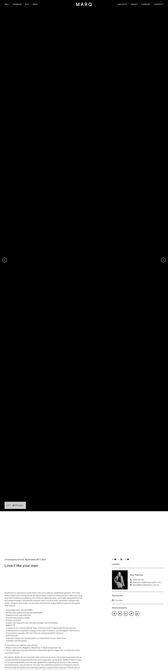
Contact (158, 4)
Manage (17, 4)
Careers (145, 4)
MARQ (84, 4)
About (134, 4)
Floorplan (20, 505)
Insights (122, 4)
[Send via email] (125, 613)
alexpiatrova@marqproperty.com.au (148, 582)
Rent (35, 4)
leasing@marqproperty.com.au (146, 585)
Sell (7, 4)
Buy (27, 4)
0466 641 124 (138, 580)
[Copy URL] (131, 613)
